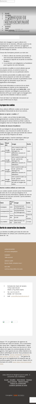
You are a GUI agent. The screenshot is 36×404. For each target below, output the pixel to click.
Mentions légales (23, 381)
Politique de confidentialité (18, 383)
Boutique (29, 380)
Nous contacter (12, 381)
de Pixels (18, 395)
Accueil (17, 29)
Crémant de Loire (13, 356)
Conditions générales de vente (18, 385)
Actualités (13, 380)
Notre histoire (21, 380)
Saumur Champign (15, 355)
